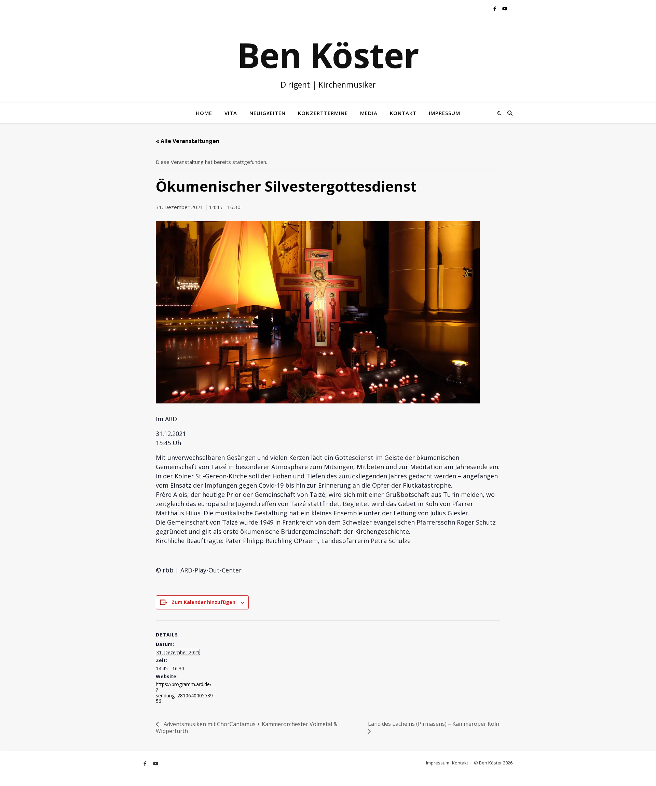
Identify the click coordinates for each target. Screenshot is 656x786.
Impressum (444, 112)
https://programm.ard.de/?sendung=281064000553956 (184, 692)
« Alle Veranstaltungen (187, 141)
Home (204, 112)
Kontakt (403, 112)
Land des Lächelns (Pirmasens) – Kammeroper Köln (433, 723)
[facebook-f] (495, 8)
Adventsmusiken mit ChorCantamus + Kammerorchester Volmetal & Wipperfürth (246, 727)
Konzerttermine (323, 112)
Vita (230, 112)
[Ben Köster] (328, 60)
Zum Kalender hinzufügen (203, 602)
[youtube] (504, 8)
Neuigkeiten (267, 112)
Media (369, 112)
